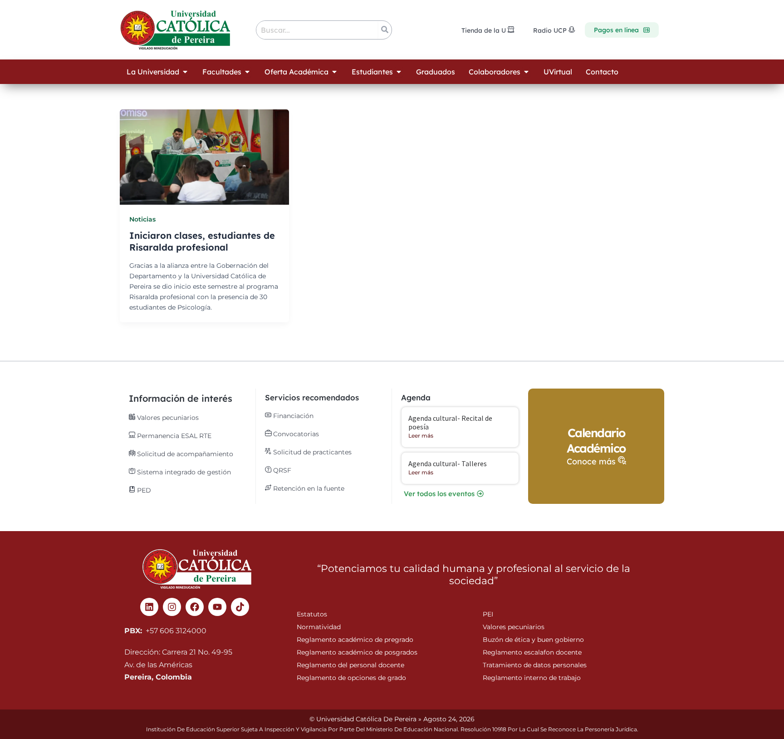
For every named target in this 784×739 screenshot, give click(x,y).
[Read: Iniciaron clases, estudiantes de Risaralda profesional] (204, 157)
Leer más (420, 435)
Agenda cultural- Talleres (447, 463)
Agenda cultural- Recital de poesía (450, 422)
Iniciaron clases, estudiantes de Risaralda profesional (202, 241)
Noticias (142, 219)
